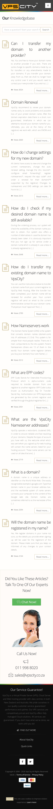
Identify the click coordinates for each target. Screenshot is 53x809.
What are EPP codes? (27, 372)
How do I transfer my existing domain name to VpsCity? (31, 272)
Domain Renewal (24, 102)
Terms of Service (23, 775)
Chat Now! (28, 602)
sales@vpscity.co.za (30, 675)
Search (45, 29)
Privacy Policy (37, 775)
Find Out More (27, 730)
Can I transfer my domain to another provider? (31, 49)
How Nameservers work (30, 325)
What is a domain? (25, 472)
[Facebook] (22, 762)
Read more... (42, 90)
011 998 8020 (26, 667)
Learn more (31, 802)
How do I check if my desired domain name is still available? (31, 214)
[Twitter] (30, 762)
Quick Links (26, 746)
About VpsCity (26, 739)
